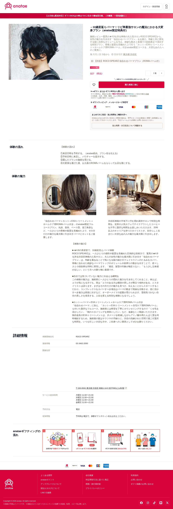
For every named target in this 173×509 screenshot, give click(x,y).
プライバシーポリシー (95, 488)
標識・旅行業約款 (93, 484)
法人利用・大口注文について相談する (127, 126)
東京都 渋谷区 (130, 54)
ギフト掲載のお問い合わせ (142, 484)
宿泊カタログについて (50, 488)
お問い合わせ (136, 480)
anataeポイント (47, 480)
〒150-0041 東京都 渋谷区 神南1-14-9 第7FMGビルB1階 (100, 388)
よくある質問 (46, 475)
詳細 (147, 94)
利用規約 (134, 475)
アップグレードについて (51, 484)
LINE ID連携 (46, 493)
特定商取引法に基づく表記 (97, 480)
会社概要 (89, 475)
